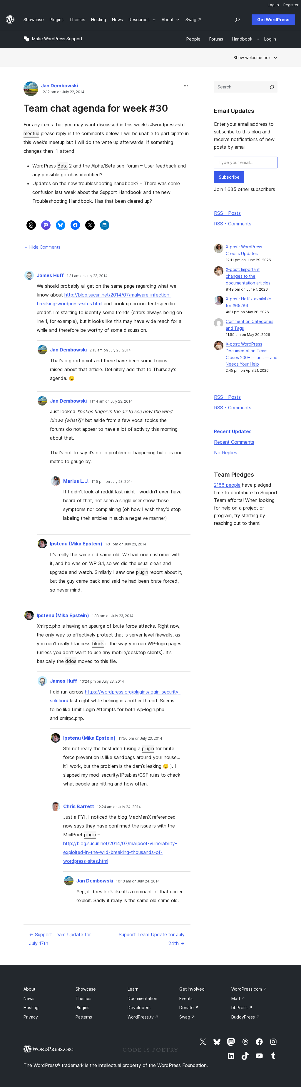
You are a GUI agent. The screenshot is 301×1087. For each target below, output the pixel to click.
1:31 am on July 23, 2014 (87, 276)
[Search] (271, 87)
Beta (62, 166)
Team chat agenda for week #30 (96, 108)
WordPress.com (249, 988)
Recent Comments (234, 442)
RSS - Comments (232, 224)
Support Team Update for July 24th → (152, 939)
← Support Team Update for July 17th (60, 939)
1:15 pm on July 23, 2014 (112, 482)
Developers (139, 1007)
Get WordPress (273, 19)
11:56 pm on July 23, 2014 (140, 738)
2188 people (227, 485)
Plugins (82, 1007)
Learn (133, 988)
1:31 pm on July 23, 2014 (125, 544)
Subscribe (229, 177)
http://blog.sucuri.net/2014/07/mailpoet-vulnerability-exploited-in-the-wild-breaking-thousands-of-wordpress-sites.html (120, 852)
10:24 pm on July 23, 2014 (102, 681)
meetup (31, 133)
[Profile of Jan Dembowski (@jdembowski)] (31, 90)
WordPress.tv (143, 1016)
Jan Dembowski (59, 85)
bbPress (241, 1007)
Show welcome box (252, 57)
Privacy (31, 1016)
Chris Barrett (78, 806)
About (29, 988)
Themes (83, 998)
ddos (70, 661)
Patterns (84, 1016)
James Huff (50, 275)
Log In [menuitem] (273, 4)
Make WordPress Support (57, 38)
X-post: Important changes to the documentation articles (248, 276)
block (98, 643)
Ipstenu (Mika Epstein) (76, 544)
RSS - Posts (227, 213)
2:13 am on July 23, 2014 (110, 350)
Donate (189, 1007)
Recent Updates (233, 431)
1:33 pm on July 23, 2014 (112, 616)
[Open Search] (237, 19)
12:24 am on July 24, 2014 (119, 807)
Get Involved (192, 988)
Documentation (142, 998)
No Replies (225, 452)
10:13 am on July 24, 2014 (138, 881)
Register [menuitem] (291, 4)
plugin (142, 572)
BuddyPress (245, 1016)
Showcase (86, 988)
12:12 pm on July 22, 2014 (62, 92)
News (29, 998)
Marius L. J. (75, 481)
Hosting (31, 1007)
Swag (187, 1016)
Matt (238, 998)
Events (186, 998)
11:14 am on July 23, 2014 (111, 401)
